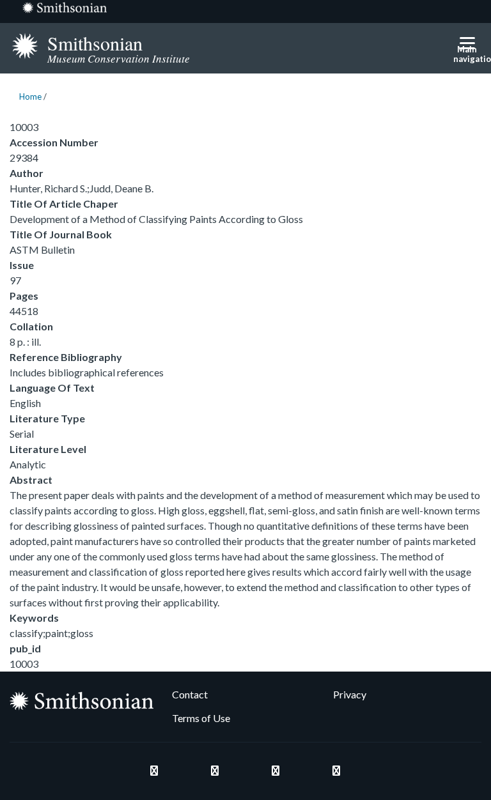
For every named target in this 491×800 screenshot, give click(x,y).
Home (30, 96)
